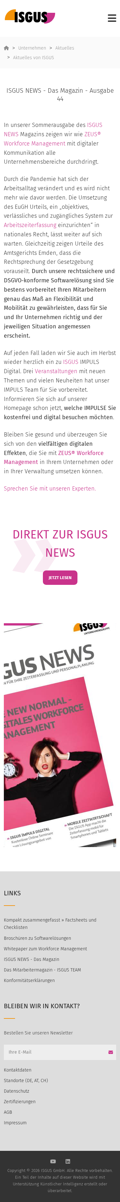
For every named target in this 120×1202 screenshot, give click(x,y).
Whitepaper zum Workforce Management (45, 949)
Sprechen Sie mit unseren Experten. (50, 488)
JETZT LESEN (60, 577)
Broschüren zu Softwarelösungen (37, 938)
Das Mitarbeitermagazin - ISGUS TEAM (42, 970)
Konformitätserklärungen (29, 980)
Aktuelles (64, 48)
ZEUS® (66, 453)
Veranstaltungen (56, 371)
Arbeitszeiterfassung (30, 225)
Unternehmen (32, 48)
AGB (8, 1112)
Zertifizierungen (20, 1101)
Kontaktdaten (17, 1070)
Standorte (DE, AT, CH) (26, 1080)
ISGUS (70, 361)
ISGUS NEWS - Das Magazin (31, 959)
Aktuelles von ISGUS (33, 57)
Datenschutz (16, 1091)
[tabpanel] (60, 735)
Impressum (15, 1123)
